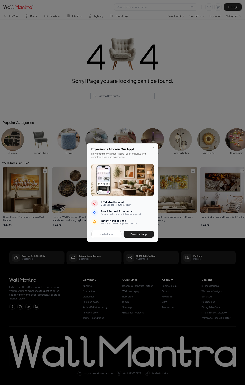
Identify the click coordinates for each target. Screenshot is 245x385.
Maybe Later (106, 234)
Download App (138, 234)
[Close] (153, 147)
